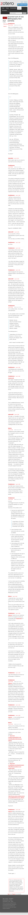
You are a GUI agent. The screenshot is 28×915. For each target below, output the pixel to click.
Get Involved (4, 10)
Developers (11, 898)
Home (3, 8)
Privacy (10, 899)
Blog (3, 898)
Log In (22, 2)
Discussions (6, 24)
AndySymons (11, 23)
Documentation (13, 8)
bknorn (10, 428)
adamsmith (10, 232)
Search (5, 26)
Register (25, 2)
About (12, 901)
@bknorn (10, 615)
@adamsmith (11, 378)
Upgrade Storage (23, 4)
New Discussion (5, 17)
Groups (7, 8)
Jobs (9, 901)
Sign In (9, 894)
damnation (10, 158)
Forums (19, 8)
